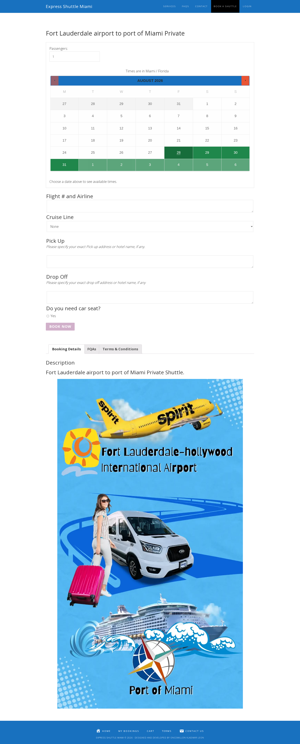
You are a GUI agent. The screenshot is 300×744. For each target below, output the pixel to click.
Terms (167, 731)
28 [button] (173, 155)
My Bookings (128, 731)
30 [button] (229, 155)
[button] (55, 80)
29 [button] (201, 155)
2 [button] (117, 167)
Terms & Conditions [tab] (120, 349)
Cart (150, 731)
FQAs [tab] (91, 349)
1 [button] (87, 167)
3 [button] (144, 167)
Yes (53, 316)
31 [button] (58, 167)
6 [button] (230, 167)
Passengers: (58, 48)
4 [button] (173, 167)
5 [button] (202, 167)
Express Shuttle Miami (69, 6)
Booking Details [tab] (66, 349)
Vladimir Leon (195, 737)
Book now (60, 326)
